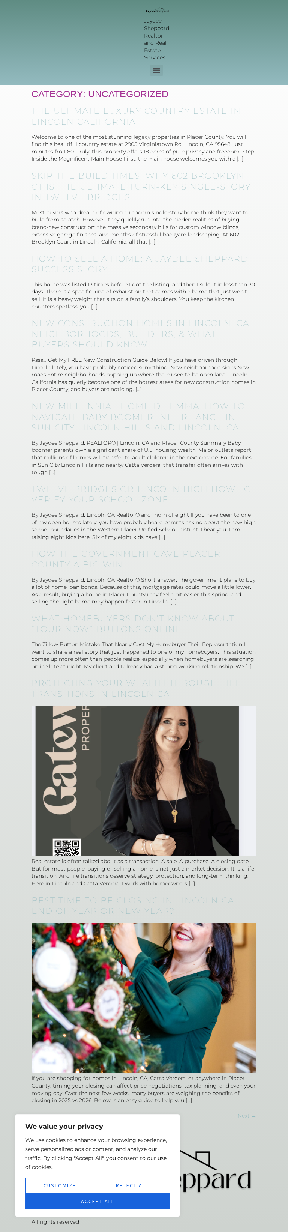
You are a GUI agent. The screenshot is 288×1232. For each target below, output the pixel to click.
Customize (60, 1185)
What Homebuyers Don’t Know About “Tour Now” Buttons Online (133, 624)
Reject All (132, 1185)
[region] (97, 1165)
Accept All (97, 1201)
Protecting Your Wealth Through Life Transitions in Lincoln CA (137, 688)
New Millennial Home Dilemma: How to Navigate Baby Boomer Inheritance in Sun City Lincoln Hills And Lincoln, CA (138, 417)
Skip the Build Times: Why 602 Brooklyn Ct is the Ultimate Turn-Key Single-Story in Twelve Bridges (141, 186)
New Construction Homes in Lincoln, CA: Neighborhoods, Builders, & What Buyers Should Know (142, 334)
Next (247, 1115)
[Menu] (156, 70)
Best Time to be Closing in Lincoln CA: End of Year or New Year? (134, 905)
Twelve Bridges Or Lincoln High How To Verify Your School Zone (142, 494)
